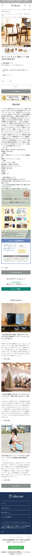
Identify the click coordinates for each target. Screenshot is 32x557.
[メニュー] (2, 5)
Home (3, 9)
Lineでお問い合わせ (16, 272)
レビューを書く (16, 289)
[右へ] (30, 50)
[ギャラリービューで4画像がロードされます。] (20, 50)
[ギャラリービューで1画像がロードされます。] (7, 50)
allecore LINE (16, 547)
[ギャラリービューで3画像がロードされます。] (16, 50)
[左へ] (2, 50)
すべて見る (16, 486)
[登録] (30, 522)
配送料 (6, 65)
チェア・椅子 (8, 9)
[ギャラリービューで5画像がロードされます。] (25, 50)
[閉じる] (29, 537)
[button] (25, 5)
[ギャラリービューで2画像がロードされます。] (12, 50)
